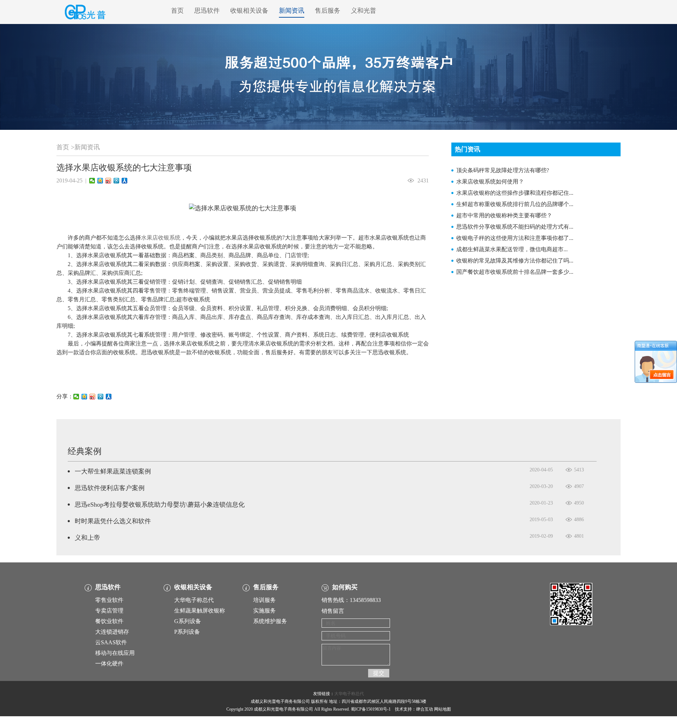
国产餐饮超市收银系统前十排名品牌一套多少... (514, 272)
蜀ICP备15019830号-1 (371, 709)
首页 (177, 10)
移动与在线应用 (115, 653)
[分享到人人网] (125, 180)
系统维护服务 (270, 621)
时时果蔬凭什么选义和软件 (113, 521)
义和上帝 (87, 537)
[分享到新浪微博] (108, 180)
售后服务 (327, 10)
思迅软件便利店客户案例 (110, 487)
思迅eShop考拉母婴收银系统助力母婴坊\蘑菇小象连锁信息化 (160, 504)
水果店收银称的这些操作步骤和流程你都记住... (514, 193)
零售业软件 (109, 600)
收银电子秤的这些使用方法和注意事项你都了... (514, 238)
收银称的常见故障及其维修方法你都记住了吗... (514, 261)
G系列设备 (187, 621)
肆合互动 (424, 709)
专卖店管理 (109, 611)
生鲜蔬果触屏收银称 (199, 611)
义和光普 (363, 10)
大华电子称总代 (194, 600)
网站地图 (442, 709)
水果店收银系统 (161, 238)
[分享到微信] (92, 180)
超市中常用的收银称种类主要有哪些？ (504, 215)
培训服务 (264, 600)
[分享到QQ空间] (100, 180)
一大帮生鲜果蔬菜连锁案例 (113, 471)
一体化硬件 (109, 663)
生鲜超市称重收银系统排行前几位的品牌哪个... (514, 204)
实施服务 (264, 611)
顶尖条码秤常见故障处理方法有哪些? (502, 170)
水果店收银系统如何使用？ (490, 182)
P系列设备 (187, 632)
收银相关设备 (249, 10)
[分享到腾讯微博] (117, 180)
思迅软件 (207, 10)
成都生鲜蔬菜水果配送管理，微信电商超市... (512, 249)
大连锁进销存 (112, 632)
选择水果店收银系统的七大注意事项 (124, 167)
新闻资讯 (291, 10)
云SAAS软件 (111, 642)
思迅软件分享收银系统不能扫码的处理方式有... (514, 227)
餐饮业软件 (109, 621)
